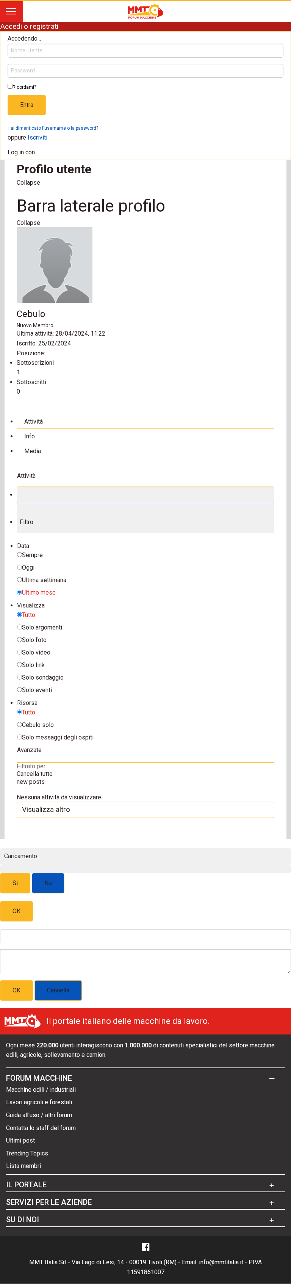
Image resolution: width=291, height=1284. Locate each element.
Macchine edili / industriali (41, 1089)
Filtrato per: (32, 766)
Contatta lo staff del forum (41, 1128)
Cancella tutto (35, 773)
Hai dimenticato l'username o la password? (53, 128)
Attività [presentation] (33, 421)
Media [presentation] (32, 451)
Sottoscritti (31, 382)
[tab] (145, 421)
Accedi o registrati (29, 26)
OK (16, 911)
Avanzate (29, 749)
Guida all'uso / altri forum (39, 1115)
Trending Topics (27, 1153)
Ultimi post (20, 1140)
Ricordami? (24, 87)
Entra (26, 104)
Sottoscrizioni (35, 362)
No (48, 883)
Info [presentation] (29, 436)
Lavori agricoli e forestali (39, 1102)
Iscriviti (37, 137)
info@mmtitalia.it (221, 1262)
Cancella (58, 990)
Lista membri (23, 1165)
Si (15, 883)
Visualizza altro (46, 809)
